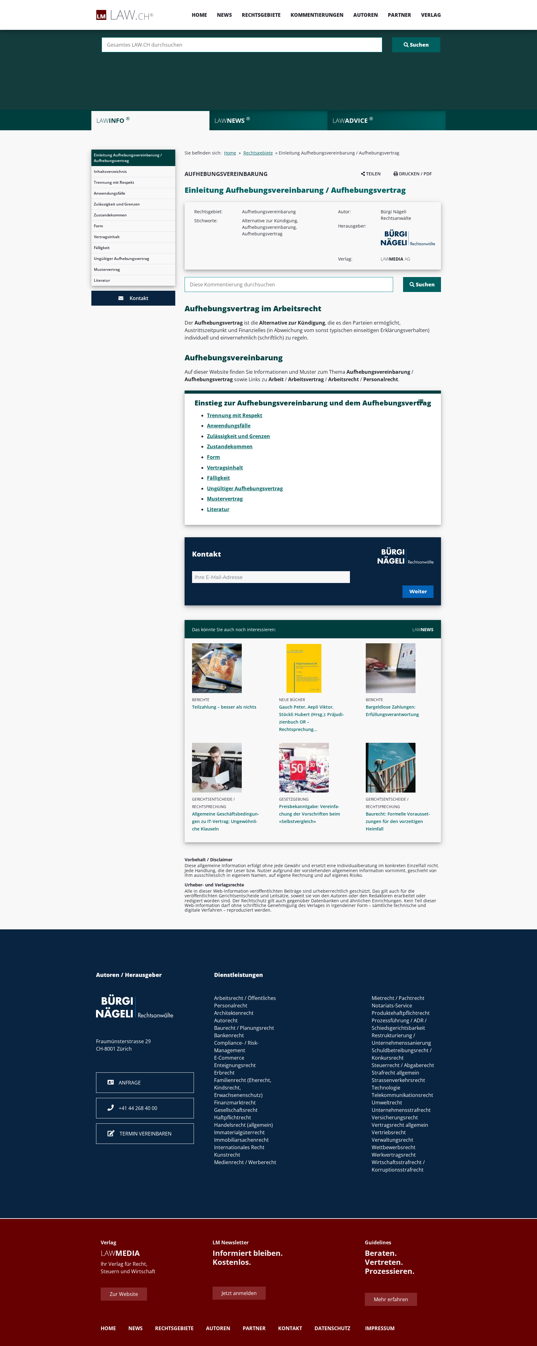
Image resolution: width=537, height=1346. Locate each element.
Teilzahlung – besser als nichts (224, 707)
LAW (423, 629)
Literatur (102, 280)
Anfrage (127, 1082)
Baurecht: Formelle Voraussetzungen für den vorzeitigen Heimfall (398, 821)
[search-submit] (416, 44)
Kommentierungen (317, 15)
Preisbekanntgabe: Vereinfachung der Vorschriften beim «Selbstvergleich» (309, 813)
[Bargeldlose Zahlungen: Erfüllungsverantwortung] (402, 668)
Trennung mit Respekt (114, 182)
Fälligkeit (102, 247)
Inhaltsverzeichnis (110, 171)
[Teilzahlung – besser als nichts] (228, 668)
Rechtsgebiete (261, 15)
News (224, 15)
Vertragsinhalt (107, 236)
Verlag (431, 15)
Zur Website (124, 1294)
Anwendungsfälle (109, 193)
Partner (399, 15)
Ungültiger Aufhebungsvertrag (121, 258)
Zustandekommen (110, 215)
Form (98, 226)
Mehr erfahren (391, 1299)
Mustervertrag (107, 269)
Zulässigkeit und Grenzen (117, 204)
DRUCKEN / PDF (415, 174)
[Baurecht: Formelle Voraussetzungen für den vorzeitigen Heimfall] (402, 768)
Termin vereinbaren (143, 1133)
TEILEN (373, 174)
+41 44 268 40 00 (135, 1108)
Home (199, 15)
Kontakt (135, 298)
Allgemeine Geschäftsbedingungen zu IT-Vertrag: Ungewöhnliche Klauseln (225, 821)
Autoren (365, 15)
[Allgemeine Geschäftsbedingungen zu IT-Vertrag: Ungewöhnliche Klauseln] (228, 768)
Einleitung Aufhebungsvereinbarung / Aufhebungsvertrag (128, 157)
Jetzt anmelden (239, 1293)
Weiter (418, 591)
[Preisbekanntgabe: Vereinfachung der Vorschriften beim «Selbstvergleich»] (315, 768)
